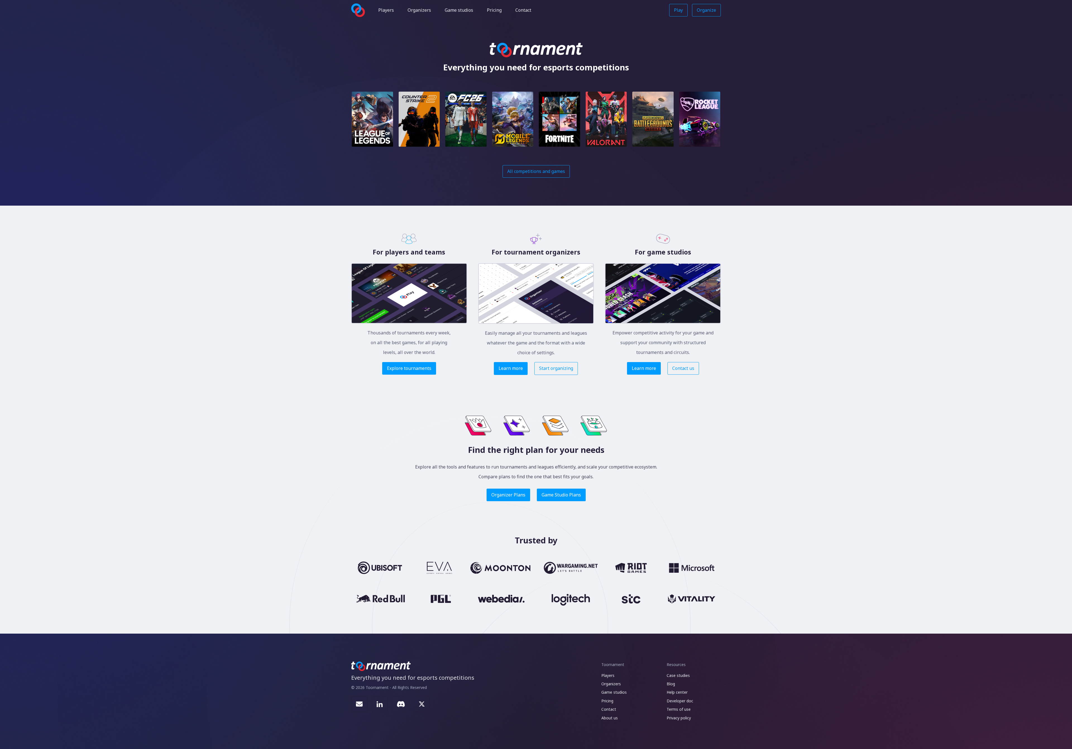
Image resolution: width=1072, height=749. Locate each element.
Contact (523, 10)
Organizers (419, 10)
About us (609, 718)
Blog (671, 683)
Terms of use (679, 709)
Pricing (494, 10)
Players (386, 10)
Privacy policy (679, 718)
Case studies (678, 675)
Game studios (459, 10)
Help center (677, 692)
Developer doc (680, 700)
